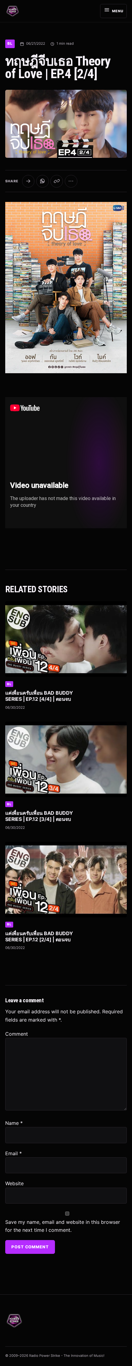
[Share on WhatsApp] (42, 181)
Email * (13, 1153)
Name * (14, 1123)
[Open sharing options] (28, 181)
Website (14, 1183)
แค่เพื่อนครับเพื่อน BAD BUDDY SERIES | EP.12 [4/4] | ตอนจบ (39, 696)
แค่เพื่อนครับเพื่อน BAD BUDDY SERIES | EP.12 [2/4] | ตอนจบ (39, 936)
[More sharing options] (71, 181)
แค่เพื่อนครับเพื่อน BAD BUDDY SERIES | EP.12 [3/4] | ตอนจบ (39, 816)
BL (9, 43)
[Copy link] (56, 181)
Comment (16, 1034)
